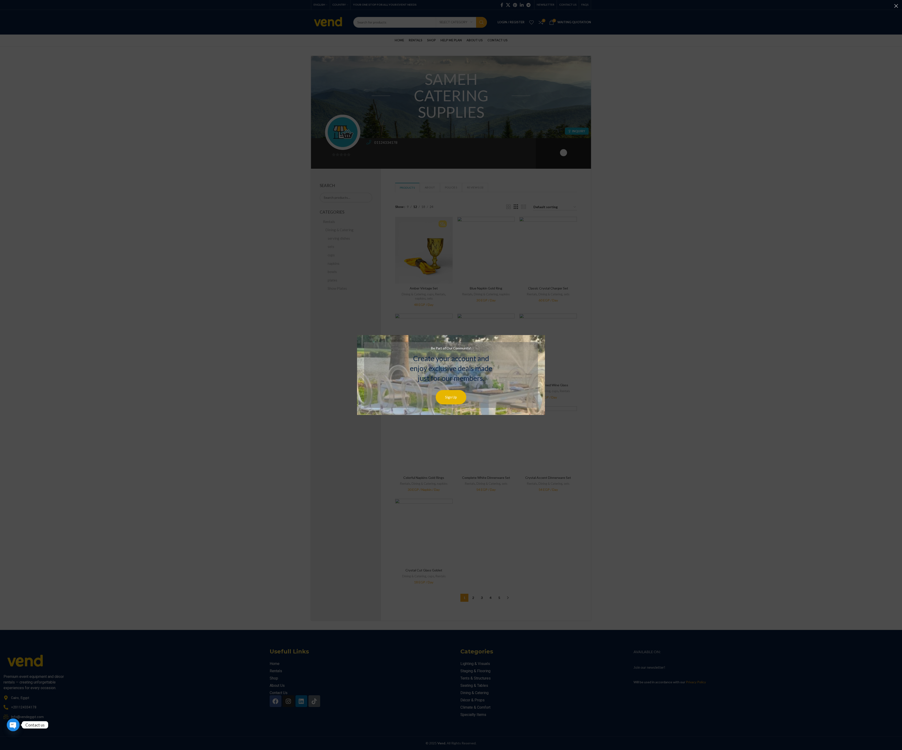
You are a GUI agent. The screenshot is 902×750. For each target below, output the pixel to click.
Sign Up (451, 397)
